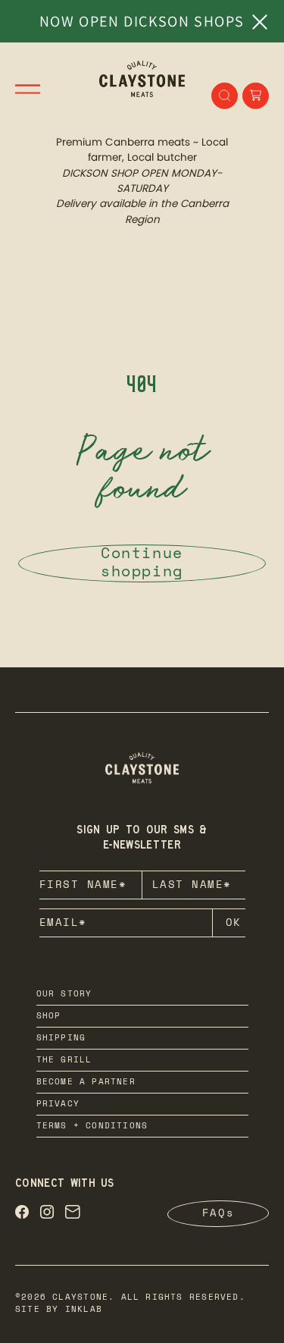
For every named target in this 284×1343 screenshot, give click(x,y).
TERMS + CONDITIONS (92, 1126)
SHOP (48, 1016)
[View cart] (255, 96)
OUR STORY (64, 994)
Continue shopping (142, 563)
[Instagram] (47, 1214)
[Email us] (72, 1214)
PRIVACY (58, 1104)
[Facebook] (22, 1214)
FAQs (218, 1214)
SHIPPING (61, 1038)
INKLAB (83, 1310)
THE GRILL (64, 1060)
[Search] (224, 96)
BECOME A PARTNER (86, 1082)
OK (234, 923)
